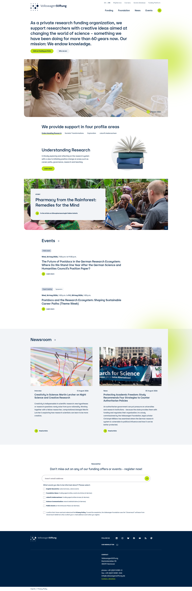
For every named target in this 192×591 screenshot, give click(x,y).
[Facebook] (134, 538)
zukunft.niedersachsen (108, 133)
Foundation (124, 10)
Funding (109, 10)
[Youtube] (140, 538)
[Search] (160, 10)
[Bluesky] (128, 538)
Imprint (32, 589)
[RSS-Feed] (146, 538)
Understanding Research (52, 133)
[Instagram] (122, 538)
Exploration (91, 133)
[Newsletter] (117, 545)
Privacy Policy (81, 512)
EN (109, 3)
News (137, 10)
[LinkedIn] (116, 538)
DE (105, 3)
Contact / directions (108, 579)
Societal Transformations (74, 133)
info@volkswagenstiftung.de (113, 576)
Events (149, 10)
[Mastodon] (151, 538)
